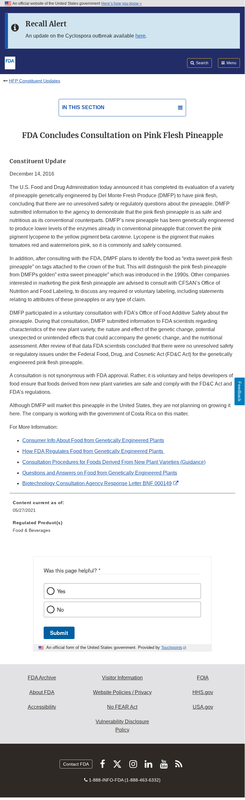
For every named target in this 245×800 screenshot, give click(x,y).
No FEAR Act (122, 707)
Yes (61, 591)
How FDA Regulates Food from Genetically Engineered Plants (93, 451)
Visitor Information (122, 677)
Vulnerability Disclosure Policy (122, 726)
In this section (83, 107)
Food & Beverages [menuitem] (31, 530)
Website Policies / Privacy (122, 692)
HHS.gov (202, 692)
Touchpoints (171, 647)
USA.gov (203, 707)
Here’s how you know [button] (120, 3)
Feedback (239, 391)
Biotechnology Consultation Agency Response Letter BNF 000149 (97, 483)
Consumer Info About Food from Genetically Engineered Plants (93, 440)
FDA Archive (42, 677)
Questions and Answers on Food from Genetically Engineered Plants (99, 473)
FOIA (203, 677)
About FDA (41, 692)
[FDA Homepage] (10, 62)
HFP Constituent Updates (34, 80)
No (60, 609)
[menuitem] (122, 508)
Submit (59, 633)
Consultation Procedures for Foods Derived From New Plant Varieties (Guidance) (113, 462)
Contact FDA (76, 764)
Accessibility (42, 707)
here (140, 35)
